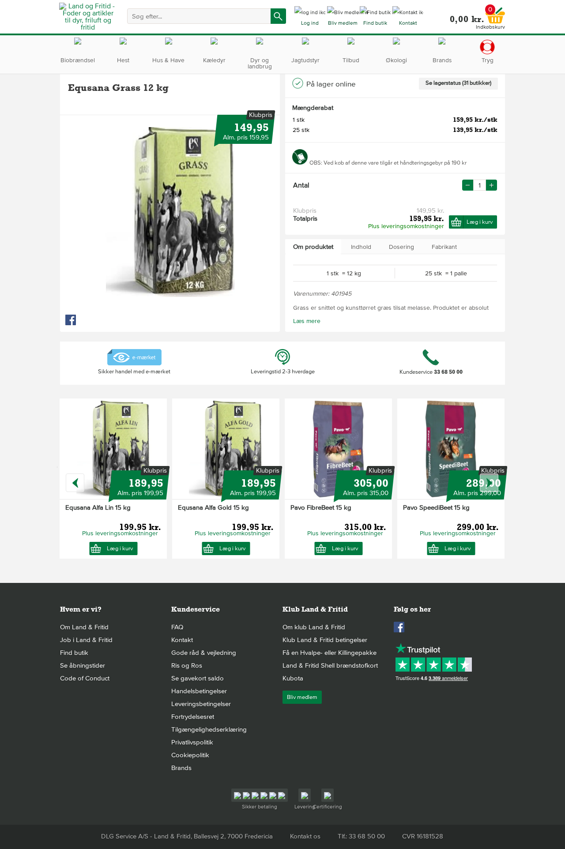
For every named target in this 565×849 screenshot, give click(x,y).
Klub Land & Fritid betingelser (324, 640)
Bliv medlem (302, 697)
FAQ (177, 627)
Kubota (292, 678)
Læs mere (306, 321)
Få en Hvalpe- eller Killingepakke (329, 653)
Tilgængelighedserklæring (209, 729)
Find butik (74, 653)
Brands (181, 768)
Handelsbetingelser (199, 691)
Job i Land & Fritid (86, 640)
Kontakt (182, 640)
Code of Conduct (84, 678)
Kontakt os (305, 836)
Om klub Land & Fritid (313, 627)
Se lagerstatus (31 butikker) (458, 82)
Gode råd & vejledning (203, 653)
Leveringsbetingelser (201, 704)
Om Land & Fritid (84, 627)
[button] (491, 185)
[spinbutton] (479, 185)
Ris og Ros (186, 665)
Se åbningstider (82, 665)
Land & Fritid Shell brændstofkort (330, 665)
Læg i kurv (480, 221)
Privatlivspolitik (192, 742)
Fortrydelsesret (192, 717)
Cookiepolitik (190, 755)
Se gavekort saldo (197, 678)
